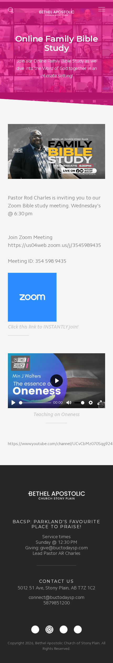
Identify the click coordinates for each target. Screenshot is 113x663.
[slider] (35, 402)
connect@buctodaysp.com (57, 597)
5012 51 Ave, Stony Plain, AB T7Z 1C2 (56, 588)
